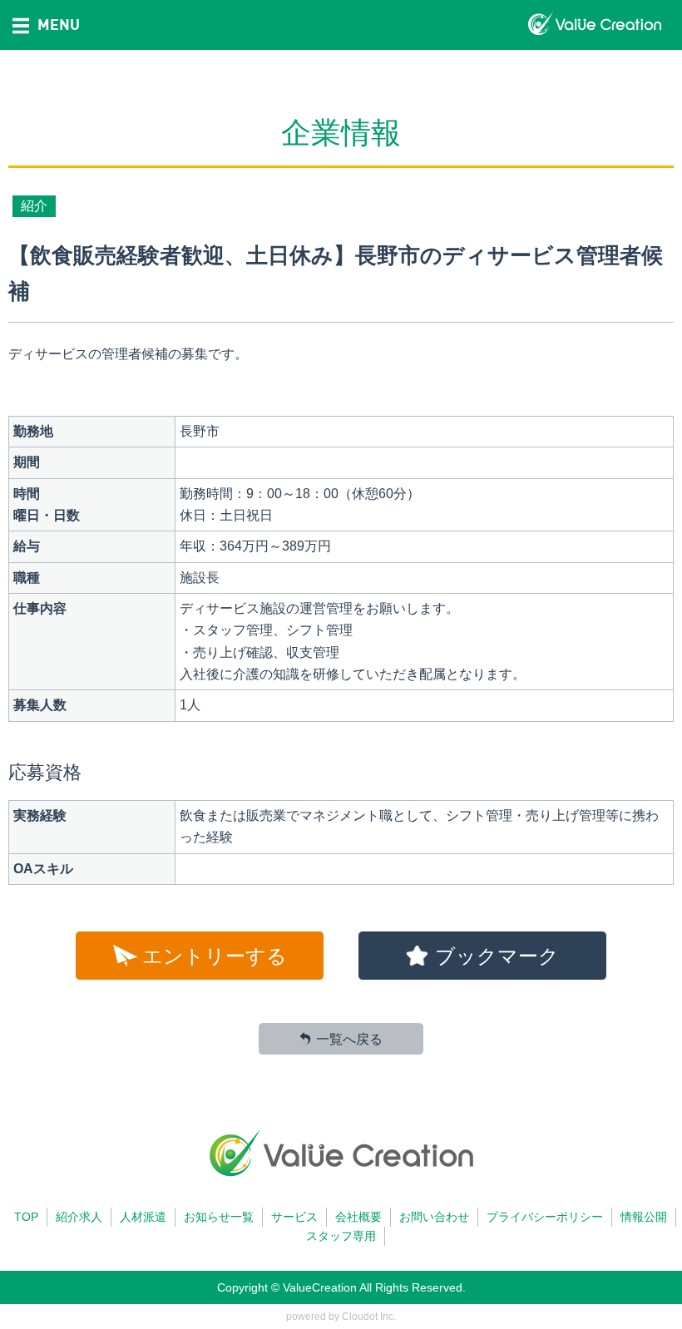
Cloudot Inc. (369, 1316)
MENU (58, 24)
